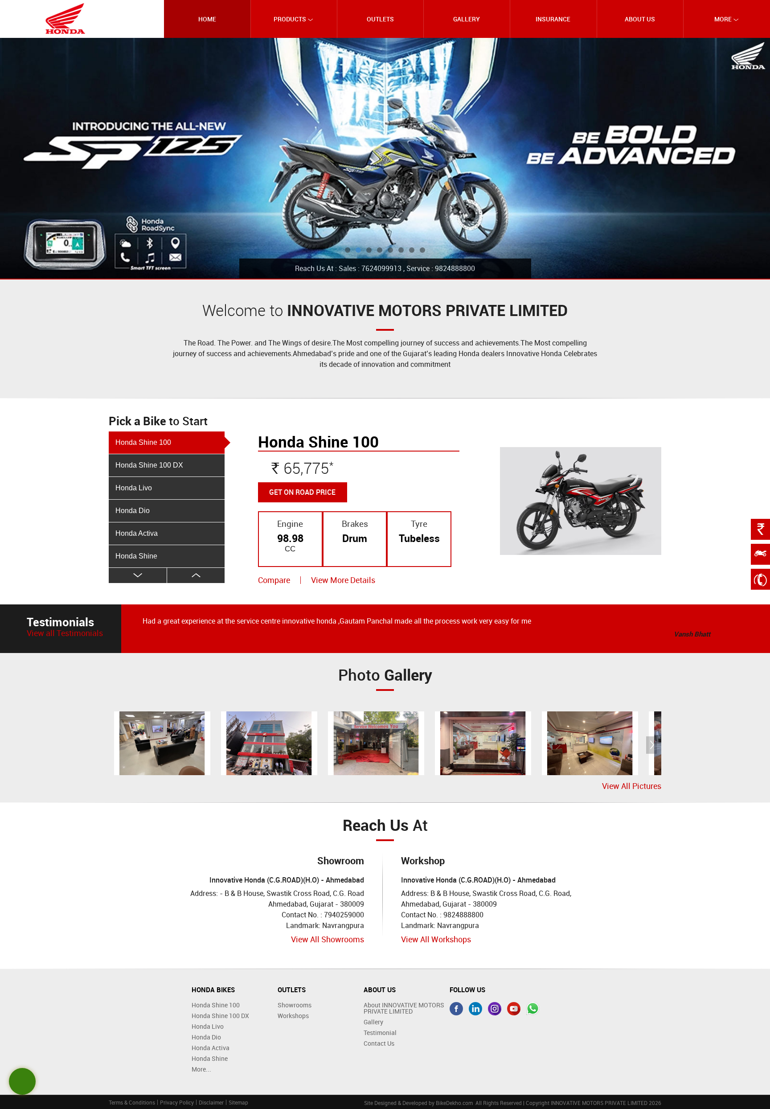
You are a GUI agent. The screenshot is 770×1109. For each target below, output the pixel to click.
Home (207, 19)
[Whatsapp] (533, 1008)
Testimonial (380, 1032)
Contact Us (379, 1043)
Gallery (466, 19)
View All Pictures (631, 786)
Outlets (380, 19)
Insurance (553, 19)
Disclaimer (211, 1102)
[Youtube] (513, 1008)
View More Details (343, 580)
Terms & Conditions (132, 1102)
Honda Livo (133, 488)
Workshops (293, 1015)
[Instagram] (494, 1008)
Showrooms (294, 1005)
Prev (138, 575)
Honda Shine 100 (143, 442)
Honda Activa (136, 533)
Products (290, 19)
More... (201, 1069)
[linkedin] (475, 1008)
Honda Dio (132, 510)
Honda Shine (136, 556)
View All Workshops (436, 939)
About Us (640, 19)
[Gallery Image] (162, 743)
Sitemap (238, 1102)
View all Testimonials (65, 633)
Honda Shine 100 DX (149, 465)
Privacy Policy (177, 1102)
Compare (274, 580)
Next (196, 575)
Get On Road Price (302, 492)
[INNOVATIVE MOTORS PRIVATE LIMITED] (65, 18)
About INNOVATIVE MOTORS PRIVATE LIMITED (404, 1008)
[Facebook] (456, 1008)
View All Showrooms (327, 939)
